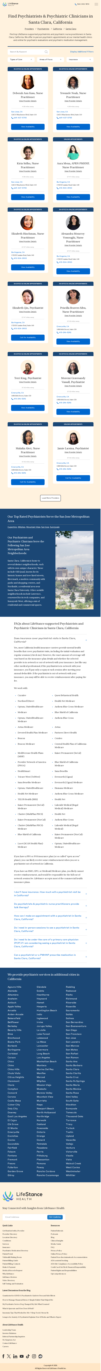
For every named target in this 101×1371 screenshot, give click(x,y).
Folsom (12, 1152)
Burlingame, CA (63, 182)
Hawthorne (43, 995)
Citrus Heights (16, 1077)
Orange (41, 1136)
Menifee (41, 1073)
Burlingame (14, 1050)
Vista (69, 1160)
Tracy (69, 1124)
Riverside (71, 1003)
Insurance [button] (80, 59)
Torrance (71, 1120)
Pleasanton (43, 1160)
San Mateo (72, 1050)
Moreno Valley (44, 1093)
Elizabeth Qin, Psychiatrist (27, 308)
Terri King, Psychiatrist (27, 378)
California (57, 28)
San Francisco (74, 1034)
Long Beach (43, 1054)
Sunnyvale (54, 527)
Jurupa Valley (44, 1026)
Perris (40, 1152)
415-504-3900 (65, 188)
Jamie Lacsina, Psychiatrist (73, 448)
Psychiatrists (43, 28)
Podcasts (54, 1234)
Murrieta (42, 1101)
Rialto (69, 995)
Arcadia (12, 1011)
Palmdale (42, 1144)
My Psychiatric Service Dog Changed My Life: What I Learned (25, 1304)
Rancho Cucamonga (48, 1175)
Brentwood (14, 1038)
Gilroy (11, 1175)
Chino (11, 1065)
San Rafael (72, 1054)
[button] (13, 1231)
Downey (12, 1113)
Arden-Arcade (15, 1014)
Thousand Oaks (74, 1116)
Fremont (12, 1160)
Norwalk (41, 1120)
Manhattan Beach (47, 1062)
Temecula (71, 1113)
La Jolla (41, 1030)
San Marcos (72, 1046)
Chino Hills (13, 1069)
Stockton (71, 1105)
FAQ (52, 1247)
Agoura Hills (14, 987)
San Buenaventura (76, 1026)
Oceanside (42, 1128)
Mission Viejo (44, 1085)
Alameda (12, 991)
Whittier (70, 1175)
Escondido (13, 1144)
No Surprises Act (9, 1340)
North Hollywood (46, 1113)
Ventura (70, 1148)
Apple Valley (14, 1007)
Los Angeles (43, 1058)
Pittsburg (42, 1156)
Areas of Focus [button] (51, 59)
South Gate (72, 1101)
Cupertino (12, 527)
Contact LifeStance (9, 1343)
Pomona (41, 1164)
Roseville (71, 1007)
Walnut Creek (73, 1164)
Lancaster (42, 1046)
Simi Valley (72, 1097)
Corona (12, 1097)
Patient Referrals (57, 1231)
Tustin (69, 1132)
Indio (39, 1014)
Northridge (43, 1116)
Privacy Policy (56, 1251)
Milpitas (21, 527)
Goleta (40, 991)
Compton (13, 1089)
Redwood (71, 991)
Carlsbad (13, 1054)
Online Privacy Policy (59, 1254)
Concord (12, 1093)
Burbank (12, 1046)
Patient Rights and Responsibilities (64, 1271)
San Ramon (72, 1058)
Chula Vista (14, 1073)
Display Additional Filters (81, 52)
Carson (12, 1058)
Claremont (13, 1081)
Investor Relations (9, 1333)
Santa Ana (71, 1062)
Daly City (13, 1109)
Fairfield (12, 1148)
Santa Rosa (72, 1093)
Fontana (12, 1156)
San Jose (45, 527)
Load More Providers (50, 498)
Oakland (41, 1124)
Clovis (11, 1085)
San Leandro (73, 1042)
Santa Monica (73, 1089)
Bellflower (13, 1022)
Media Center (56, 1244)
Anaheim (12, 999)
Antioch (12, 1003)
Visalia (69, 1156)
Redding (70, 987)
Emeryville (13, 1132)
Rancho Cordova (46, 1171)
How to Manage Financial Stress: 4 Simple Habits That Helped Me (27, 1300)
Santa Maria (73, 1085)
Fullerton (13, 1167)
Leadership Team (9, 1330)
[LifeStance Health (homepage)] (10, 4)
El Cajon (12, 1120)
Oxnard (41, 1140)
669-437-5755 (20, 118)
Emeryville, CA (63, 326)
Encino (11, 1140)
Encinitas (13, 1136)
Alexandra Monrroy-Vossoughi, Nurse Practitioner (73, 238)
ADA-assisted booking (59, 1261)
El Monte (13, 1128)
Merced (41, 1077)
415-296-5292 (65, 332)
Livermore (42, 1050)
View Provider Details (27, 101)
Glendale (41, 987)
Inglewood (42, 1018)
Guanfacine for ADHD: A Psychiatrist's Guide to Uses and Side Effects (28, 1296)
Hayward (42, 999)
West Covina (73, 1167)
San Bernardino (74, 1022)
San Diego (71, 1030)
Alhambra (13, 995)
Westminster (73, 1171)
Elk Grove (13, 1124)
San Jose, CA (16, 112)
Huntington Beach (47, 1011)
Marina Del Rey (45, 1069)
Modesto (41, 1089)
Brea (10, 1034)
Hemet (40, 1003)
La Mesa (41, 1042)
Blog (52, 1237)
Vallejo (69, 1144)
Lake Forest (43, 1034)
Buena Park (14, 1042)
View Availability (27, 127)
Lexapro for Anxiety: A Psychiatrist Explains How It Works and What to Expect (31, 1317)
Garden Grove (15, 1171)
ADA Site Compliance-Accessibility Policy (67, 1264)
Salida (69, 1014)
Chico (11, 1062)
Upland (70, 1136)
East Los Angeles (17, 1116)
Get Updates (55, 1217)
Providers (29, 28)
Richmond (71, 999)
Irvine (40, 1022)
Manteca (41, 1065)
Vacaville (71, 1140)
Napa (40, 1105)
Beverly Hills (14, 1030)
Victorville (71, 1152)
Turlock (70, 1128)
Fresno (11, 1164)
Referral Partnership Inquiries (13, 1337)
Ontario (41, 1132)
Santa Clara (71, 28)
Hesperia (42, 1007)
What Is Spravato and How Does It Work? (18, 1309)
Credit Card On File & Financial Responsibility (68, 1267)
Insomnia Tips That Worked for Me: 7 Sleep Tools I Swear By (25, 1313)
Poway (40, 1167)
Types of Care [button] (21, 59)
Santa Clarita (73, 1073)
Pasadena (42, 1148)
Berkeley (12, 1026)
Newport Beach (45, 1109)
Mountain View (33, 527)
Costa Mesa (14, 1101)
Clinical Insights (57, 1241)
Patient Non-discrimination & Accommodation (69, 1257)
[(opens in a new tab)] (3, 1356)
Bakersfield (14, 1018)
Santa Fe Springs (75, 1081)
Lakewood (42, 1038)
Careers (5, 1347)
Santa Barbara (74, 1065)
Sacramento (73, 1011)
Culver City (14, 1105)
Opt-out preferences (58, 1274)
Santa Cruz (72, 1077)
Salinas (70, 1018)
